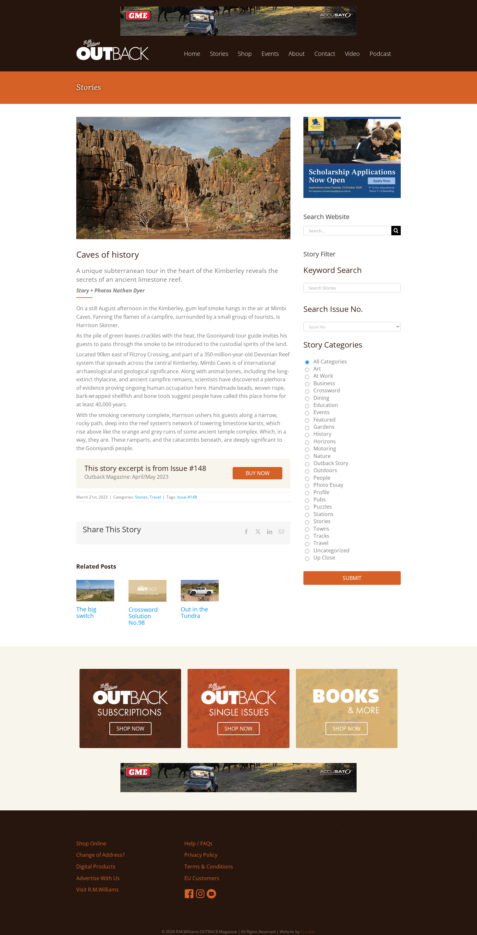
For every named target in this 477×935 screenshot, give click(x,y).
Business (324, 383)
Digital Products (96, 866)
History (322, 433)
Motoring (324, 448)
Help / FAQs (198, 843)
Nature (322, 456)
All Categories (330, 361)
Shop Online (91, 843)
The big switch (86, 612)
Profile (321, 492)
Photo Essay (328, 484)
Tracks (321, 535)
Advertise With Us (98, 878)
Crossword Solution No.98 (143, 616)
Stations (323, 514)
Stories (141, 497)
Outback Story (330, 463)
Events (321, 412)
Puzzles (322, 506)
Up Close (324, 557)
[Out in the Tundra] (200, 583)
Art (317, 368)
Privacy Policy (200, 854)
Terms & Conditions (208, 866)
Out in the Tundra (194, 612)
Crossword (326, 390)
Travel (155, 497)
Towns (321, 528)
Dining (321, 397)
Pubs (319, 499)
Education (325, 405)
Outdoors (325, 470)
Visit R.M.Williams (97, 889)
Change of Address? (100, 854)
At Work (323, 375)
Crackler (308, 931)
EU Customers (201, 878)
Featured (324, 419)
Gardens (324, 426)
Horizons (324, 441)
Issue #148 (187, 497)
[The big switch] (95, 583)
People (321, 477)
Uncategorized (331, 550)
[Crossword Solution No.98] (147, 583)
